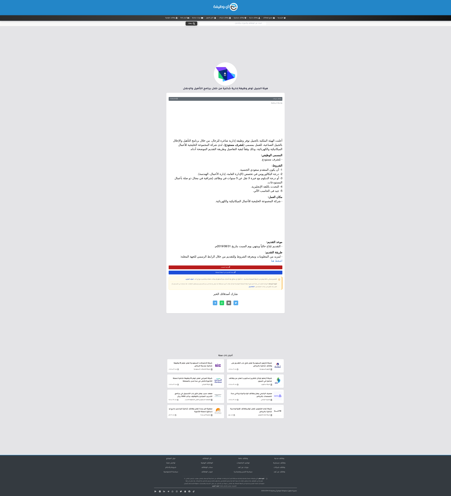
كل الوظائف (207, 459)
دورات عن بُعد (243, 468)
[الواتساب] (172, 491)
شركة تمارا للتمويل (264, 415)
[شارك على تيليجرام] (215, 303)
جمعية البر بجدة (205, 415)
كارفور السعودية (265, 369)
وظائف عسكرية (279, 463)
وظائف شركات (277, 99)
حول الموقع (170, 459)
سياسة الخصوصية (171, 472)
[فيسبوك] (189, 491)
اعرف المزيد (190, 279)
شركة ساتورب (265, 384)
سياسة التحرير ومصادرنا (243, 472)
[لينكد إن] (164, 491)
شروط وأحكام (170, 468)
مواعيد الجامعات (243, 463)
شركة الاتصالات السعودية (202, 369)
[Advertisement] (225, 45)
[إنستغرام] (176, 491)
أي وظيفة (273, 491)
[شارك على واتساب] (222, 303)
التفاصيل (252, 287)
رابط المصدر (225, 267)
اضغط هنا (276, 260)
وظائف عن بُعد (279, 472)
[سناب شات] (185, 491)
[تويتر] (180, 491)
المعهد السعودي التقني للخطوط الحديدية (197, 400)
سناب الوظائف (207, 468)
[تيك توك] (193, 491)
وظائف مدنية (279, 459)
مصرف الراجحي (265, 400)
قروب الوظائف (207, 472)
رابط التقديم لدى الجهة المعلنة (225, 272)
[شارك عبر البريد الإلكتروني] (228, 303)
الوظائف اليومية (207, 463)
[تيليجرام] (168, 491)
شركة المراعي (206, 384)
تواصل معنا (170, 463)
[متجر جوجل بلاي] (155, 491)
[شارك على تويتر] (235, 303)
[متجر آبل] (159, 491)
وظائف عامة (243, 459)
